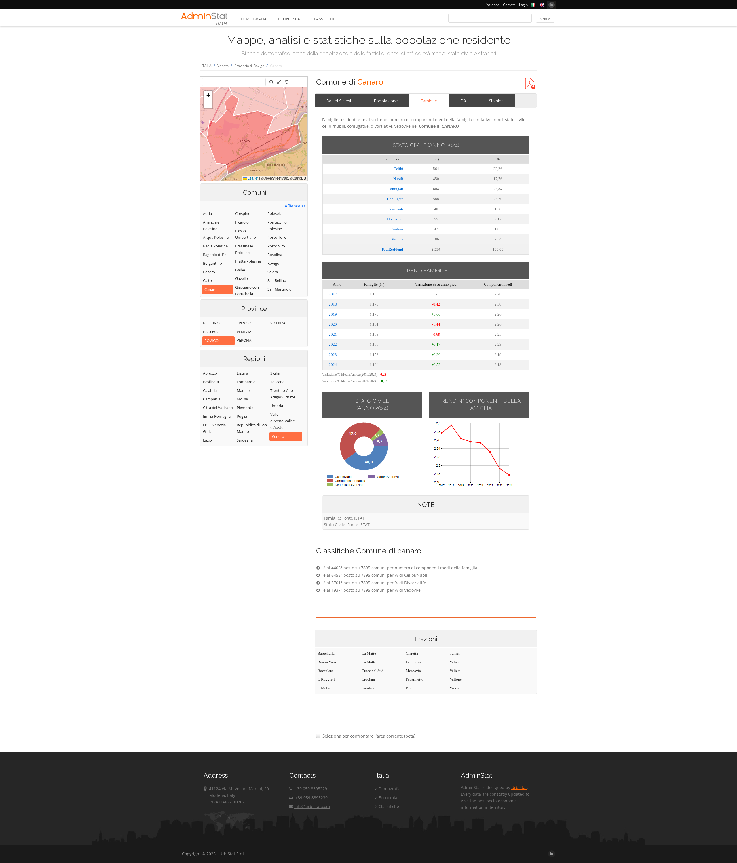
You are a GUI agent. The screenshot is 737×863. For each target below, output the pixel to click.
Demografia (254, 19)
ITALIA (207, 65)
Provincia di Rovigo (249, 65)
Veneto (223, 65)
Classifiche (323, 19)
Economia (289, 19)
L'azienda (492, 4)
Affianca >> (295, 206)
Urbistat (519, 787)
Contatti (509, 4)
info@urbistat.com (312, 806)
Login (523, 4)
